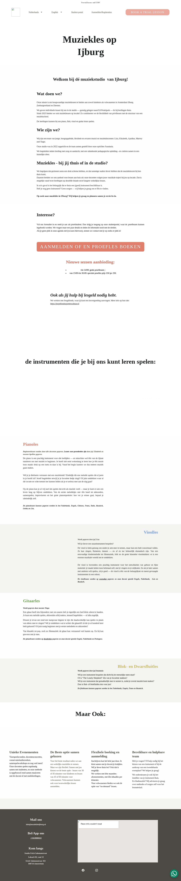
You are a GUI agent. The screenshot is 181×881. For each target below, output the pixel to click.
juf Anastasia (98, 671)
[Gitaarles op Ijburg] (151, 406)
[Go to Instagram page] (96, 870)
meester (41, 608)
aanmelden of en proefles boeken (90, 246)
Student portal (77, 12)
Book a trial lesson (147, 12)
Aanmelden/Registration (101, 12)
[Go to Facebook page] (84, 870)
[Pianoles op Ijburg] (29, 406)
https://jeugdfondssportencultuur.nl (64, 304)
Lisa (97, 539)
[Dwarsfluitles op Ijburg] (68, 406)
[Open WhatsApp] (174, 873)
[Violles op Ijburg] (110, 406)
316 (32, 838)
